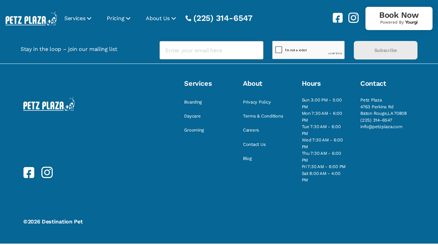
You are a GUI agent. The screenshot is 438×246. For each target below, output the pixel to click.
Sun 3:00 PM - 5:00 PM (322, 103)
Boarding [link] (193, 102)
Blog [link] (247, 158)
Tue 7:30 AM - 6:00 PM (321, 130)
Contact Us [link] (254, 144)
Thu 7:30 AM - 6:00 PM (321, 157)
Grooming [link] (194, 130)
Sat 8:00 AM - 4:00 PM (321, 177)
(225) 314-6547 (223, 18)
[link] (335, 18)
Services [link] (74, 18)
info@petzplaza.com (381, 126)
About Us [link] (157, 18)
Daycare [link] (192, 116)
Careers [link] (251, 130)
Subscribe (385, 50)
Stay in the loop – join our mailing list (69, 49)
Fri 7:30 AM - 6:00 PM (324, 166)
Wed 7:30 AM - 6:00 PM (322, 143)
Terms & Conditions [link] (263, 116)
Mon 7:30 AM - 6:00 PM (322, 117)
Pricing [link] (115, 18)
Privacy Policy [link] (257, 102)
